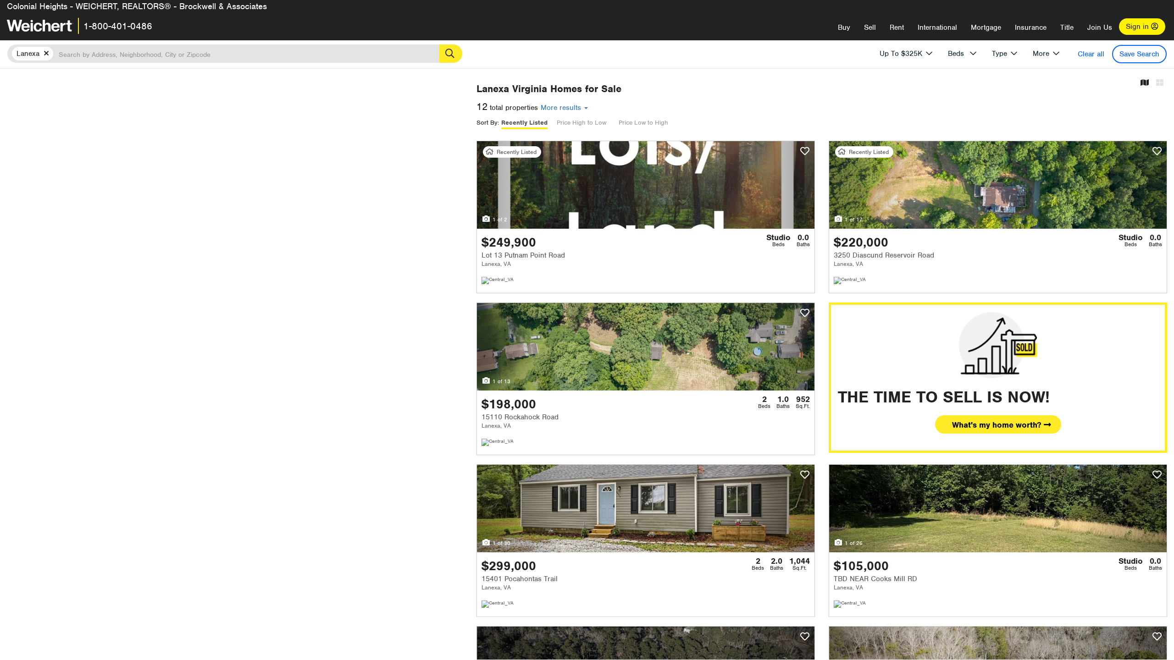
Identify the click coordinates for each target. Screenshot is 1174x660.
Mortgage (986, 27)
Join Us (1099, 27)
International (937, 27)
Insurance (1031, 27)
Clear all (1091, 54)
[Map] (1144, 83)
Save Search (1139, 54)
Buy (844, 27)
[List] (1159, 83)
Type (999, 53)
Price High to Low (581, 122)
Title (1067, 27)
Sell (870, 27)
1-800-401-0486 (117, 26)
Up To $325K (901, 53)
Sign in (1138, 26)
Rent (897, 27)
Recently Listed (524, 122)
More (1041, 53)
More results (562, 107)
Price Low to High (643, 122)
